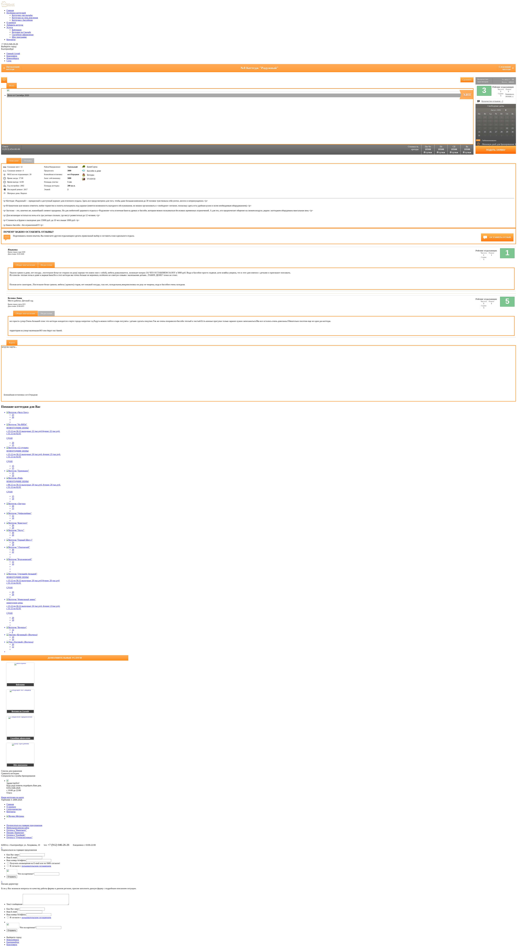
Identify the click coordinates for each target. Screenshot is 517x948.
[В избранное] (4, 80)
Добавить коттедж (14, 25)
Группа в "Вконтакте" (16, 830)
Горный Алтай (13, 53)
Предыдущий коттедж (12, 68)
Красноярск (11, 56)
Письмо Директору (15, 832)
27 (496, 132)
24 (479, 132)
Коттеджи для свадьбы (22, 15)
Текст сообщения (14, 904)
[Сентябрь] (505, 110)
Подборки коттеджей (16, 13)
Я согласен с (30, 866)
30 (512, 132)
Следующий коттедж (505, 68)
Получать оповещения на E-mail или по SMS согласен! (35, 863)
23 (512, 128)
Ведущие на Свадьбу (21, 32)
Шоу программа (19, 37)
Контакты (10, 39)
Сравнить (467, 79)
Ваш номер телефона (16, 860)
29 (507, 132)
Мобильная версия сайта (17, 828)
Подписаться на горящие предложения (24, 825)
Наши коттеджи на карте (12, 797)
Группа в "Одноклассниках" (19, 837)
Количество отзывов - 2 (492, 101)
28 (501, 132)
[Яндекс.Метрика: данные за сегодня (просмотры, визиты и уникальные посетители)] (15, 816)
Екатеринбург (12, 942)
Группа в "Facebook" (15, 835)
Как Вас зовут (12, 855)
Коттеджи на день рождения (25, 18)
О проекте (11, 22)
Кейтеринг (17, 30)
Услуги (9, 27)
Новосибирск (12, 58)
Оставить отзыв (500, 237)
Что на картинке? (26, 874)
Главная (10, 10)
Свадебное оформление (23, 35)
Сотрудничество (14, 809)
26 (490, 132)
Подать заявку (495, 150)
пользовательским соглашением (36, 866)
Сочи (8, 61)
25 (485, 132)
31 (479, 136)
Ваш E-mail (11, 857)
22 (507, 128)
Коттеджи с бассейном (22, 20)
